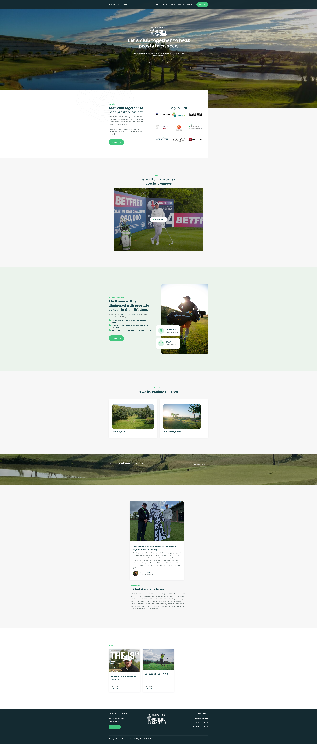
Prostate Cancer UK (201, 719)
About (158, 5)
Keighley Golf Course (201, 723)
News (173, 5)
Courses (181, 5)
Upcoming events (158, 64)
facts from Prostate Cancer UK (129, 314)
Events (165, 5)
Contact (190, 5)
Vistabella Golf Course (200, 727)
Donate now (202, 4)
